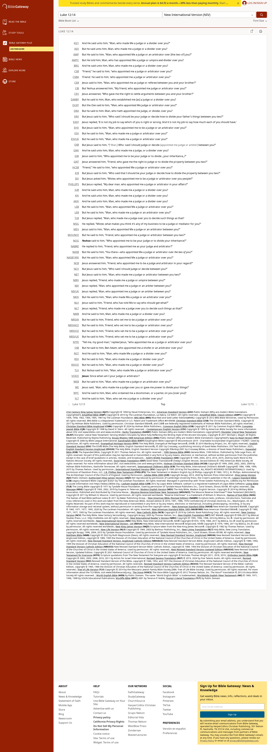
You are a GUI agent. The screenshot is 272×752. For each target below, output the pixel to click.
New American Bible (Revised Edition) (168, 498)
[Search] (261, 15)
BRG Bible (139, 417)
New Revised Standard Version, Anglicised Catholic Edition (119, 540)
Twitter (167, 709)
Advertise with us (103, 708)
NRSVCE (74, 331)
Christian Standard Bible (189, 420)
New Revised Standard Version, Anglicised (183, 535)
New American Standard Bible (188, 506)
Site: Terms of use (103, 738)
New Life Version (110, 529)
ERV (76, 116)
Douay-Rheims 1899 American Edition (132, 437)
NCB (76, 263)
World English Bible (106, 575)
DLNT (75, 105)
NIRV (76, 280)
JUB (77, 190)
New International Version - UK (116, 523)
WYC (76, 393)
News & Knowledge (70, 696)
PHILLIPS (73, 184)
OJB (77, 348)
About (62, 692)
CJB (77, 88)
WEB (76, 381)
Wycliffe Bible (123, 578)
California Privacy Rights (108, 721)
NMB (76, 314)
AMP (76, 54)
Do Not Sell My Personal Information (108, 727)
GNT (76, 162)
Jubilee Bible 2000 (153, 475)
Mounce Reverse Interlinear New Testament (154, 492)
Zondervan (134, 730)
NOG (76, 240)
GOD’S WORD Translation (159, 457)
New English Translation (191, 515)
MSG (76, 224)
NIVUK (75, 291)
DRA (76, 111)
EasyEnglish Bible (127, 440)
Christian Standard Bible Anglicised (85, 426)
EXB (76, 144)
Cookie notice (101, 733)
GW (77, 156)
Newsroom (65, 718)
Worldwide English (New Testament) (217, 575)
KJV (77, 195)
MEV (76, 229)
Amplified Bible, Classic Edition (216, 414)
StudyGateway (136, 696)
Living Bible (252, 483)
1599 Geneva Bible (173, 452)
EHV (76, 127)
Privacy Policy (207, 740)
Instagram (169, 696)
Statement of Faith (70, 701)
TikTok (166, 705)
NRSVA (75, 319)
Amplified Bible (90, 414)
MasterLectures (137, 735)
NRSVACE (73, 325)
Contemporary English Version (163, 429)
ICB (77, 173)
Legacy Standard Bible (244, 477)
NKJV (76, 297)
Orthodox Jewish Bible (239, 555)
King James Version (245, 475)
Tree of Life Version (87, 569)
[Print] (260, 31)
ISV (77, 178)
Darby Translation (132, 432)
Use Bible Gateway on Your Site (109, 702)
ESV (76, 133)
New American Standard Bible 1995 (171, 509)
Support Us (65, 722)
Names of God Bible (237, 495)
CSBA (76, 77)
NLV (76, 302)
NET (76, 274)
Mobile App (65, 705)
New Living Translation (194, 529)
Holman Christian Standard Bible (181, 463)
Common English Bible (175, 426)
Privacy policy (101, 717)
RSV (76, 359)
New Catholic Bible (147, 512)
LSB (77, 207)
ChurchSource (136, 701)
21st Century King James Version (84, 411)
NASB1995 (73, 257)
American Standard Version (172, 411)
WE (77, 387)
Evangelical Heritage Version (116, 443)
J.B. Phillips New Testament (119, 472)
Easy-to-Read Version (241, 437)
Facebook (168, 692)
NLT (76, 308)
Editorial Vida (136, 717)
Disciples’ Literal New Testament (238, 432)
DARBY (75, 99)
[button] (254, 3)
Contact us (99, 713)
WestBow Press (137, 726)
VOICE (75, 376)
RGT (76, 353)
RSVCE (75, 365)
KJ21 (76, 43)
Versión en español (174, 728)
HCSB (75, 167)
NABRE (75, 246)
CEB (76, 82)
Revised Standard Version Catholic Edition (167, 563)
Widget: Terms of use (106, 742)
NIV (77, 285)
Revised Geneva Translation (161, 558)
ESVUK (75, 139)
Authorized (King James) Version (106, 477)
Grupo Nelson (136, 713)
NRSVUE (74, 336)
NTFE (76, 342)
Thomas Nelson (137, 721)
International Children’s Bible (153, 466)
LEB (77, 212)
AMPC (75, 60)
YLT (77, 398)
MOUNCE (73, 235)
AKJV (76, 201)
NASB (75, 252)
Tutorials (98, 696)
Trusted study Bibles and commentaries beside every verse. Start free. (151, 3)
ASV (76, 49)
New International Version (110, 520)
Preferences (170, 733)
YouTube (168, 714)
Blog (61, 714)
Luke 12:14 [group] (66, 31)
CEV (76, 94)
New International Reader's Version (149, 518)
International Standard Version (132, 469)
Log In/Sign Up (257, 3)
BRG (76, 65)
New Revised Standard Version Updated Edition (197, 549)
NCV (76, 269)
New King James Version (129, 526)
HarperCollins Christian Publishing (142, 706)
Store (62, 709)
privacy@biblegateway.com (244, 740)
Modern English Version (153, 489)
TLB (77, 218)
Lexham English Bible (132, 483)
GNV (76, 150)
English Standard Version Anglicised (85, 449)
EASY (76, 122)
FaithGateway (136, 692)
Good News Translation (126, 460)
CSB (76, 71)
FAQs (96, 692)
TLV (77, 370)
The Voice (138, 572)
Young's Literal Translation (180, 578)
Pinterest (168, 701)
